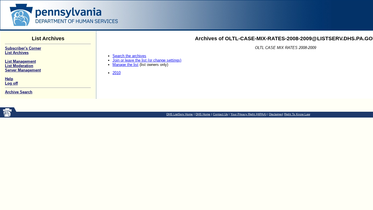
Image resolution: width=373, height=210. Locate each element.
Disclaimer (275, 114)
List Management (20, 61)
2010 (116, 73)
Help (9, 79)
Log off (11, 83)
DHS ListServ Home (179, 114)
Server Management (23, 70)
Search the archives (129, 56)
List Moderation (19, 66)
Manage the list (125, 64)
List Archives (17, 52)
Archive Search (18, 92)
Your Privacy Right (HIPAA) (248, 114)
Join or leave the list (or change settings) (146, 60)
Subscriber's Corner (23, 48)
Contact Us (220, 114)
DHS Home (203, 114)
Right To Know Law (297, 114)
